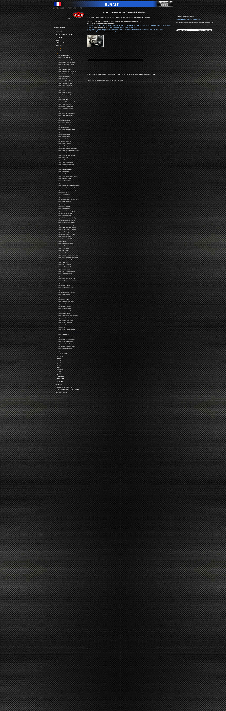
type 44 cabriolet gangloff (62, 80)
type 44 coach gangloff (62, 206)
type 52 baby (58, 369)
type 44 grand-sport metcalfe (63, 60)
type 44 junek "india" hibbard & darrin (65, 278)
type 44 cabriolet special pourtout (64, 101)
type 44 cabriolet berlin (62, 318)
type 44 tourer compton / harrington (65, 155)
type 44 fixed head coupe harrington (65, 227)
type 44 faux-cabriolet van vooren (64, 129)
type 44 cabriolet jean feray (63, 344)
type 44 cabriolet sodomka (62, 178)
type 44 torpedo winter (61, 139)
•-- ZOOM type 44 (60, 353)
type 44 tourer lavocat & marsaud (64, 234)
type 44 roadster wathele (62, 180)
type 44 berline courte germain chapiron (66, 218)
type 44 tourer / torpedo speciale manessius (67, 166)
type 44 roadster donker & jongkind (65, 229)
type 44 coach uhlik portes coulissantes (66, 257)
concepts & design (60, 392)
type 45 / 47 (58, 356)
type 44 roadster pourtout (62, 308)
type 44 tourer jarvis (61, 183)
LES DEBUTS (59, 37)
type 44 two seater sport (62, 250)
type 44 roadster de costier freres (64, 329)
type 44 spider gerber (61, 97)
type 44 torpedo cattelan (62, 136)
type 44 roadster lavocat (62, 285)
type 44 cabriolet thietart (62, 276)
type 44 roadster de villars (62, 306)
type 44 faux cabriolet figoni (63, 264)
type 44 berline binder (61, 171)
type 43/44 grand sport (62, 55)
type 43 (57, 50)
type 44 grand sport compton (63, 106)
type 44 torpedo (60, 132)
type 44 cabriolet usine (62, 76)
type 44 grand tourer (61, 90)
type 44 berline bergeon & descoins (65, 94)
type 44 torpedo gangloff (62, 134)
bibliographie (58, 31)
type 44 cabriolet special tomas (64, 301)
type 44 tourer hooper (61, 248)
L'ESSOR (57, 40)
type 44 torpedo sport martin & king (65, 111)
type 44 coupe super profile (63, 311)
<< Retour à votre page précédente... (185, 16)
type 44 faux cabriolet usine (63, 85)
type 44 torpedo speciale (62, 197)
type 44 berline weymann (62, 69)
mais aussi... (58, 384)
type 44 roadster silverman (63, 246)
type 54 (57, 374)
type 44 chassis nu (61, 324)
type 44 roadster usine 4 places (64, 64)
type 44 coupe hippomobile (63, 153)
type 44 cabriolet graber (62, 127)
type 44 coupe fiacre (61, 192)
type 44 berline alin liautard (63, 348)
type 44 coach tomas (61, 299)
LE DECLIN (58, 381)
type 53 (57, 371)
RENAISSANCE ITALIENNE (63, 387)
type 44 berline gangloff (62, 208)
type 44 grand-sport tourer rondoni (64, 346)
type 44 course (60, 241)
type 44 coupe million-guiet (63, 141)
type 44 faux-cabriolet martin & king (65, 190)
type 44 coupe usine (61, 78)
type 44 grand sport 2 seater (63, 57)
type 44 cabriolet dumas (62, 194)
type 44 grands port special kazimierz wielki (67, 283)
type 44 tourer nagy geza (62, 143)
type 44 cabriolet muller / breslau (64, 292)
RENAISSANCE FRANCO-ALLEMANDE (66, 389)
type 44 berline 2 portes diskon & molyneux (67, 185)
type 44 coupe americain (62, 104)
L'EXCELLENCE (59, 48)
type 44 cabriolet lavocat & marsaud (65, 71)
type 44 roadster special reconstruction (66, 280)
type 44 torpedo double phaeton (64, 164)
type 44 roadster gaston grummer (64, 222)
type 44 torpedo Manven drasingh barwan (66, 199)
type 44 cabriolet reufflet (62, 120)
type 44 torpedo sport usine (63, 173)
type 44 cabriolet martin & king (63, 108)
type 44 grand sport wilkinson (63, 337)
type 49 (57, 363)
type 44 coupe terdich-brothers (63, 115)
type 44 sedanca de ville (62, 294)
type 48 (57, 360)
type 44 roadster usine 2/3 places (64, 62)
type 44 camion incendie (62, 290)
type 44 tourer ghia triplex (62, 122)
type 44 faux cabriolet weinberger (64, 225)
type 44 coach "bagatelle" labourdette (65, 148)
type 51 (57, 367)
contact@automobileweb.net (133, 21)
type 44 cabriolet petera (62, 304)
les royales (58, 45)
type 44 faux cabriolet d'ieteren (64, 118)
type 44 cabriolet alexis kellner (63, 243)
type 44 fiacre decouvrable (62, 201)
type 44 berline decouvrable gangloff (65, 211)
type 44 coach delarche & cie (63, 162)
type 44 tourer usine (61, 99)
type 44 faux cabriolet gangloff (63, 87)
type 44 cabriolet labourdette (63, 273)
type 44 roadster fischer (62, 269)
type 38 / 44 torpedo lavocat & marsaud (66, 67)
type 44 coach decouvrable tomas (64, 113)
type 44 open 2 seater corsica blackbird (66, 315)
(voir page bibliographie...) (101, 27)
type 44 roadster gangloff (62, 266)
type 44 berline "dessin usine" (63, 73)
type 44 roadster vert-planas (63, 322)
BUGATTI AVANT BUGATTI (63, 34)
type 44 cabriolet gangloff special (64, 220)
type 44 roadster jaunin (62, 313)
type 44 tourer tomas (61, 297)
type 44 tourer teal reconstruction (64, 339)
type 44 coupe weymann (62, 236)
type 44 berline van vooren (62, 215)
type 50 (57, 365)
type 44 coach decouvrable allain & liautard (66, 150)
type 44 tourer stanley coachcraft (64, 187)
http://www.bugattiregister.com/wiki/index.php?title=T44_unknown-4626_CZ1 (195, 22)
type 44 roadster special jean (63, 287)
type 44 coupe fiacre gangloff (63, 204)
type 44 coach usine (61, 350)
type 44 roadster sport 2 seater (64, 146)
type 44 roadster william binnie (63, 320)
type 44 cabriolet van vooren (63, 83)
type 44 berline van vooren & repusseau (66, 255)
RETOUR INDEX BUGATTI (74, 8)
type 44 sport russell (61, 334)
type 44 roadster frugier (62, 232)
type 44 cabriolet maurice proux (64, 125)
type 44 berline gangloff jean (63, 213)
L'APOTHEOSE (59, 378)
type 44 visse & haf (61, 157)
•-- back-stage (59, 376)
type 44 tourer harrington (62, 92)
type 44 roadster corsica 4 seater (64, 160)
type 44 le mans (60, 327)
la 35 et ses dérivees (61, 42)
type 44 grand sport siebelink (63, 341)
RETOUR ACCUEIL (58, 8)
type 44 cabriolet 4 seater (62, 252)
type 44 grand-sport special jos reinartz (66, 176)
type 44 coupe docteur (61, 262)
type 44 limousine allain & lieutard (64, 238)
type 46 (57, 358)
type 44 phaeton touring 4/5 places (64, 259)
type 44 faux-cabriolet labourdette (64, 271)
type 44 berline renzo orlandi (63, 169)
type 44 (57, 53)
